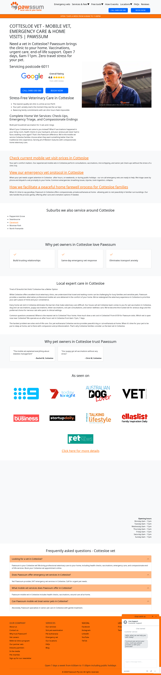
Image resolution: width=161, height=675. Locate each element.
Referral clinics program (20, 641)
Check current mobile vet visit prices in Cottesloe (49, 158)
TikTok (84, 641)
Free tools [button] (97, 4)
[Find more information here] (140, 643)
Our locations (51, 641)
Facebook (86, 627)
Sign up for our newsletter (20, 658)
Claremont (14, 222)
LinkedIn (85, 634)
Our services (51, 627)
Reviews (145, 4)
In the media (15, 651)
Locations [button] (126, 4)
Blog (47, 648)
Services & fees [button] (80, 4)
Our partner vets (16, 644)
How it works (112, 4)
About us (13, 627)
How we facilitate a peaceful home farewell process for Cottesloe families (69, 187)
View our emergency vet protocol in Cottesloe (47, 172)
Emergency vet (52, 637)
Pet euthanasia (52, 634)
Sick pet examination (54, 630)
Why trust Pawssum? (18, 634)
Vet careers (14, 637)
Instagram (86, 630)
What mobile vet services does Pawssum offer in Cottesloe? (42, 587)
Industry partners (17, 648)
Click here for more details (80, 451)
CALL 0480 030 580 (118, 10)
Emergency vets (62, 4)
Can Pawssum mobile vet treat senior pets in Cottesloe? (40, 601)
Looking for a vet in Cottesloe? (27, 558)
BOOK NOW (140, 10)
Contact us (14, 630)
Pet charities (15, 655)
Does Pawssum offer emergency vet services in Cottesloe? (41, 574)
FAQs (136, 4)
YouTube (85, 637)
